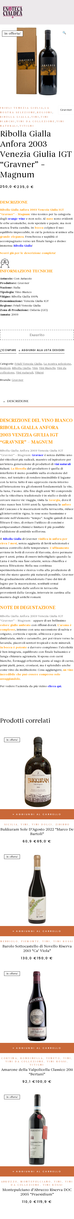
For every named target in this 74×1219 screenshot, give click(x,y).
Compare (9, 350)
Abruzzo (9, 1181)
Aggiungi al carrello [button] (38, 814)
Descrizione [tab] (18, 401)
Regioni (44, 112)
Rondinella (31, 1058)
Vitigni (27, 126)
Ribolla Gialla (15, 117)
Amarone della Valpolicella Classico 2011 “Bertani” (37, 1071)
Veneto (53, 1058)
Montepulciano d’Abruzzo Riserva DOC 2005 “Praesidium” (37, 1192)
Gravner (66, 110)
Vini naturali (24, 372)
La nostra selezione (57, 364)
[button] (64, 33)
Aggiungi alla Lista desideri (43, 350)
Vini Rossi (63, 941)
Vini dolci (42, 824)
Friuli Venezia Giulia (21, 108)
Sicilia (11, 824)
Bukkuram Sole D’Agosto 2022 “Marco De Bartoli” (37, 831)
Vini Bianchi (47, 368)
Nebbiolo (9, 941)
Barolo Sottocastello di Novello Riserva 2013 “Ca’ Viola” (37, 948)
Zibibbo (63, 824)
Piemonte (30, 941)
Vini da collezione (36, 121)
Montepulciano (36, 1181)
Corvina (9, 1058)
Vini (35, 117)
